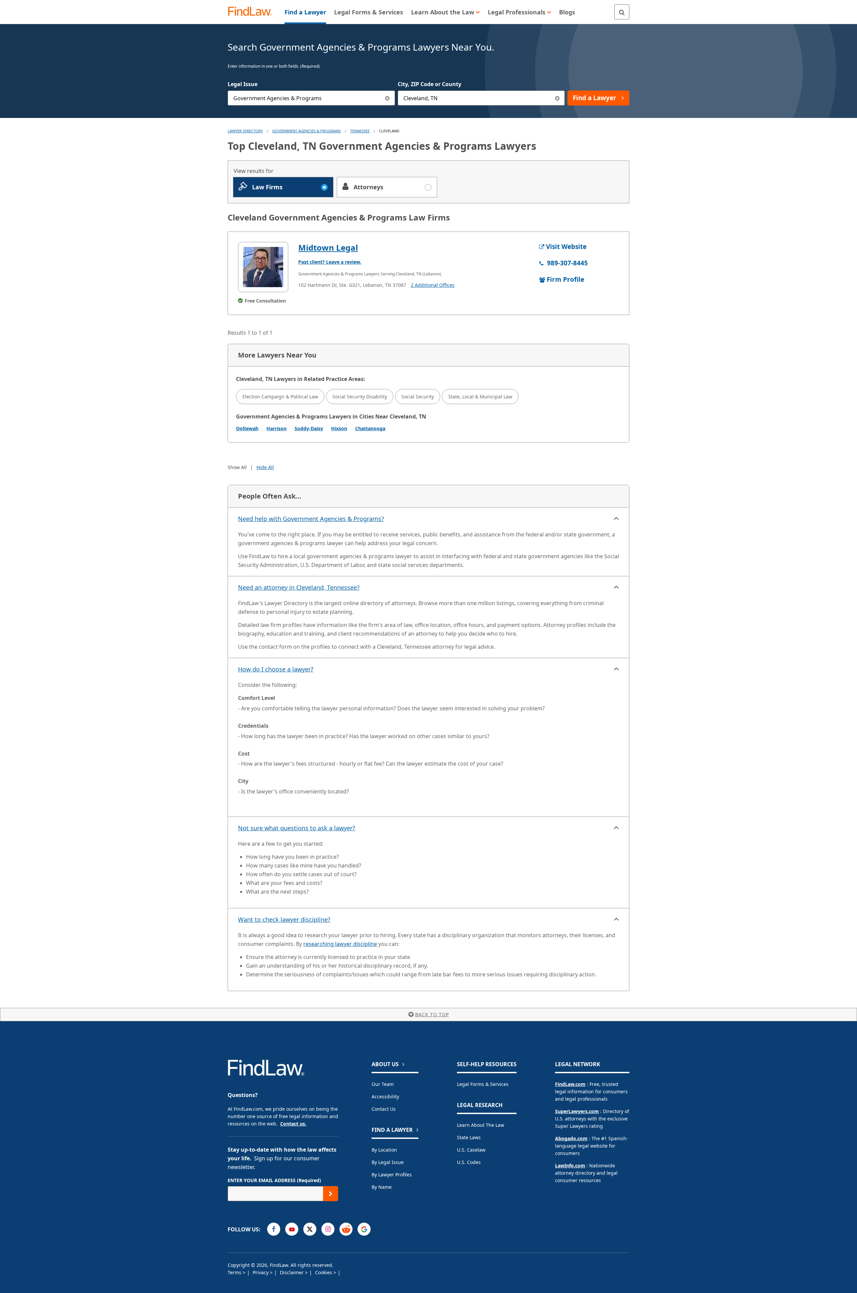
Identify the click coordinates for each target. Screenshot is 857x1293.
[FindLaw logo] (252, 12)
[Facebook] (273, 1229)
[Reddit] (346, 1229)
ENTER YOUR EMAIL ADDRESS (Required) (274, 1180)
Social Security (417, 396)
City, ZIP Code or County (429, 84)
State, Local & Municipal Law (480, 396)
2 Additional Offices (433, 285)
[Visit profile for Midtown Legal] (263, 267)
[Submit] (330, 1193)
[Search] (621, 11)
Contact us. (293, 1123)
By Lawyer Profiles (392, 1174)
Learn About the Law (480, 1125)
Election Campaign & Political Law (280, 396)
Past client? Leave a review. (329, 262)
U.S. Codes (469, 1162)
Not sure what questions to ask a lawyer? (296, 828)
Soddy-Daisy (309, 428)
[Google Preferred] (364, 1229)
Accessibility (385, 1096)
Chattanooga (370, 428)
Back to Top (432, 1014)
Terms (235, 1272)
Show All (237, 467)
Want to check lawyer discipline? (284, 919)
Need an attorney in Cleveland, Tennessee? (299, 587)
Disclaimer (292, 1272)
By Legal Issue (388, 1162)
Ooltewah (247, 428)
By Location (384, 1150)
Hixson (339, 428)
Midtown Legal (328, 247)
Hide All (265, 467)
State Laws (469, 1137)
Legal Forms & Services (483, 1084)
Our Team (383, 1084)
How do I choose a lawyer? (275, 669)
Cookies (324, 1272)
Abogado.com (571, 1138)
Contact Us (384, 1109)
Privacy (261, 1272)
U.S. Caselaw (471, 1150)
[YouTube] (291, 1229)
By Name (382, 1187)
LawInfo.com (570, 1165)
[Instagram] (327, 1229)
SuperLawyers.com (577, 1111)
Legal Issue (242, 84)
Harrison (276, 428)
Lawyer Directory (245, 130)
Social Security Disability (359, 396)
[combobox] (311, 98)
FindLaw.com (570, 1084)
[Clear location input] (557, 98)
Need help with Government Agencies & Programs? (311, 519)
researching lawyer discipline (340, 944)
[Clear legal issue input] (387, 98)
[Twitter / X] (309, 1229)
